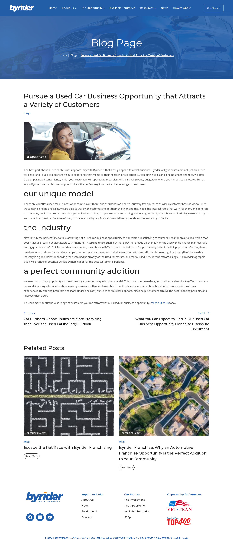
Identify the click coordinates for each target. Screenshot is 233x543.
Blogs (73, 55)
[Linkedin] (40, 517)
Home (63, 55)
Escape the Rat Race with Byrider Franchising (68, 447)
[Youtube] (50, 517)
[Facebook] (30, 517)
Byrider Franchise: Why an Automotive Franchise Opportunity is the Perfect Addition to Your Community (163, 453)
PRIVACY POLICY (125, 537)
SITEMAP (146, 537)
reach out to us (160, 303)
